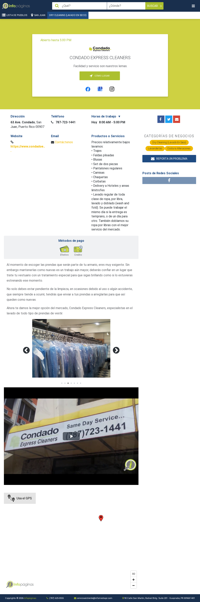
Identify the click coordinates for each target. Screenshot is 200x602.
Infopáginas (30, 598)
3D (133, 573)
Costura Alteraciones (178, 148)
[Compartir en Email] (176, 119)
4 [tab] (71, 383)
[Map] (71, 541)
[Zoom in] (134, 579)
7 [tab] (81, 383)
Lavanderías (155, 148)
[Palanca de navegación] (193, 6)
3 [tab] (68, 383)
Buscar (152, 5)
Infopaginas (10, 584)
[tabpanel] (71, 348)
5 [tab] (74, 383)
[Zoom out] (134, 585)
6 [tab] (78, 383)
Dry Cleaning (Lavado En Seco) (68, 15)
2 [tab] (65, 383)
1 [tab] (62, 383)
